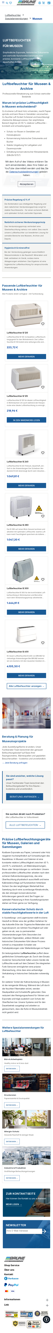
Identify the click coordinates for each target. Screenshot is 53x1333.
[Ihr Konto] (40, 3)
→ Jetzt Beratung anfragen (14, 763)
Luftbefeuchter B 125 (17, 396)
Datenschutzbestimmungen (24, 171)
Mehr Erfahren (26, 356)
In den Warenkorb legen (26, 420)
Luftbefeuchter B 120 (17, 332)
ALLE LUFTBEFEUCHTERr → (25, 825)
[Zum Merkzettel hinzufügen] (43, 324)
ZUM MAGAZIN (49, 3)
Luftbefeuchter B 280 (18, 525)
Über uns (9, 1269)
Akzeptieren (26, 184)
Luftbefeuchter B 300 (18, 588)
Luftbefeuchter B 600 (18, 651)
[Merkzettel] (11, 3)
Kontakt (8, 1274)
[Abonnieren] (44, 1231)
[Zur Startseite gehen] (26, 2)
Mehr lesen (14, 1204)
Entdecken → (12, 1069)
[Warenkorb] (44, 3)
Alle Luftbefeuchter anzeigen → (26, 686)
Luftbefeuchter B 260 (17, 461)
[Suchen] (7, 2)
